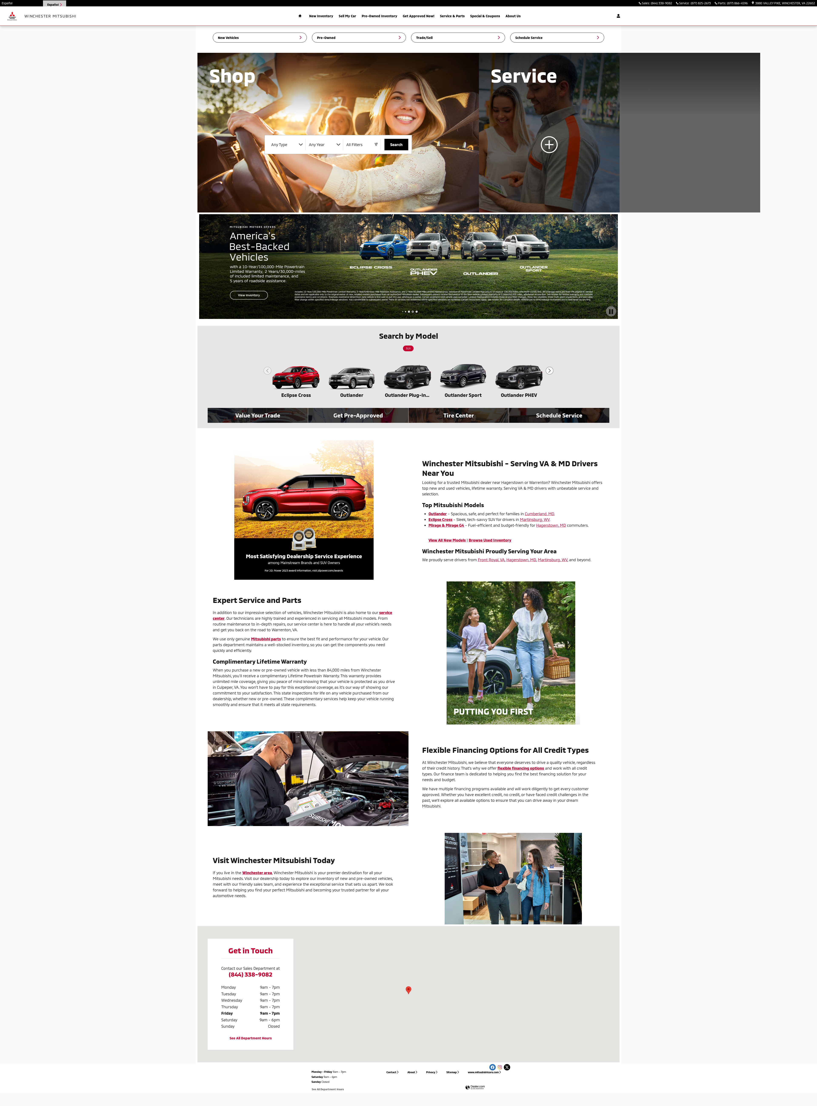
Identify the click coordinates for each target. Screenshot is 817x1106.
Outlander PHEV (519, 395)
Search (396, 144)
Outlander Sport (463, 395)
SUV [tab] (408, 348)
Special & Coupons (485, 16)
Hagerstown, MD (551, 525)
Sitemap (451, 1072)
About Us (513, 16)
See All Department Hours (251, 1038)
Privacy (430, 1072)
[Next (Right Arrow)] (549, 370)
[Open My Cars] (617, 16)
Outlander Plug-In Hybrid (407, 395)
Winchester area (257, 872)
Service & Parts (452, 16)
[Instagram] (500, 1067)
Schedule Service (529, 38)
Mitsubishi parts (266, 639)
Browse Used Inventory (490, 540)
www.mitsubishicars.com (483, 1072)
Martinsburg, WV (535, 519)
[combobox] (287, 144)
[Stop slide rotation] (611, 311)
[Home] (12, 16)
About (411, 1072)
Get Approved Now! (418, 16)
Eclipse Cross (296, 395)
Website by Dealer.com (475, 1087)
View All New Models (447, 540)
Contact (391, 1072)
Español (7, 3)
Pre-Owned (326, 38)
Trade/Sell (424, 38)
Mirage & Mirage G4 (446, 525)
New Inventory (321, 16)
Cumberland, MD (539, 513)
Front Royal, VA (491, 559)
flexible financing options (520, 768)
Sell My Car (347, 16)
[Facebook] (492, 1067)
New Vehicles (228, 38)
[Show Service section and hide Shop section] (549, 132)
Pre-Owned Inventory (379, 16)
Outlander (351, 395)
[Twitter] (507, 1067)
